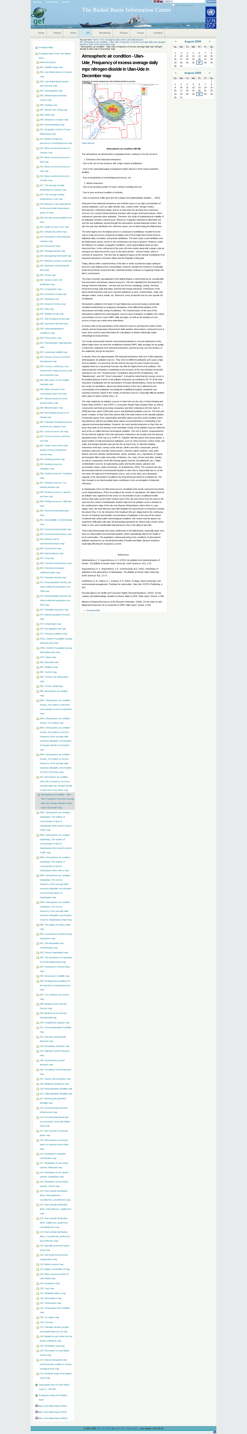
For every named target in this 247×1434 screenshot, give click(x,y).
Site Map (37, 2)
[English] (154, 2)
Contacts (158, 33)
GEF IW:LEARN (104, 1428)
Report (57, 33)
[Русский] (161, 2)
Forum (140, 33)
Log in (168, 1)
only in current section (184, 5)
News (73, 33)
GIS (88, 33)
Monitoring (104, 33)
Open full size (88, 143)
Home (41, 33)
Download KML (93, 610)
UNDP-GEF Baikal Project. (127, 1428)
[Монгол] (158, 2)
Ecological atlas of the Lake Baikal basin (124, 40)
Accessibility (52, 2)
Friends (124, 33)
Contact (66, 2)
